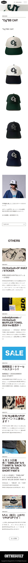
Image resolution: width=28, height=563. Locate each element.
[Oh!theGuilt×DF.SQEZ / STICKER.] (14, 269)
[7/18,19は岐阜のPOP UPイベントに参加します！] (14, 415)
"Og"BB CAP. (6, 224)
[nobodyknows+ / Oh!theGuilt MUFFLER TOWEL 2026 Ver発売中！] (14, 319)
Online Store (19, 2)
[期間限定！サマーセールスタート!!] (14, 368)
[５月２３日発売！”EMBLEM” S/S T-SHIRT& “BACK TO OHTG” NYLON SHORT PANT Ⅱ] (14, 464)
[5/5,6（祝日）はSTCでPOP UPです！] (14, 512)
